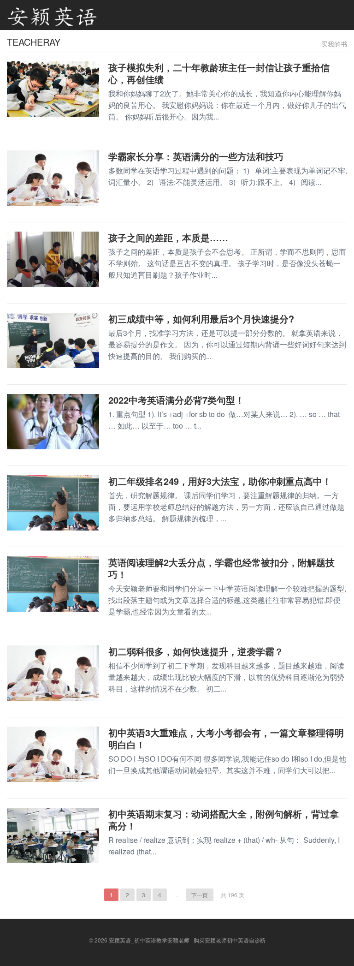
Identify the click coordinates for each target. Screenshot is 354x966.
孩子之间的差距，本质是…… (168, 237)
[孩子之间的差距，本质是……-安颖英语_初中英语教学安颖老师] (53, 258)
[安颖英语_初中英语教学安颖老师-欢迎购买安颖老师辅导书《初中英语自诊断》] (52, 15)
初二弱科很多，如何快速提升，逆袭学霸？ (195, 651)
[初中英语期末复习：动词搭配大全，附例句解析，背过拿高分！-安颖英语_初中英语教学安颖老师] (53, 834)
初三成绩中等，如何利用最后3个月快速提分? (201, 318)
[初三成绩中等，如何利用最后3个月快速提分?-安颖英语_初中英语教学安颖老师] (53, 339)
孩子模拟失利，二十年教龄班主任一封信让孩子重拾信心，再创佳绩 (219, 73)
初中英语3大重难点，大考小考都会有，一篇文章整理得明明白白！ (226, 738)
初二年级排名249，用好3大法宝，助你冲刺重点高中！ (219, 481)
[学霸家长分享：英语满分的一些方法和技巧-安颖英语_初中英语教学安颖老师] (53, 177)
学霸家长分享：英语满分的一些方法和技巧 (195, 156)
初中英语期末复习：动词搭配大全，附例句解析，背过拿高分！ (223, 819)
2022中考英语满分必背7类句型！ (176, 399)
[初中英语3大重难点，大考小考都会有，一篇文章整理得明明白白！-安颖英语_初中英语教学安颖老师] (53, 753)
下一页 (199, 895)
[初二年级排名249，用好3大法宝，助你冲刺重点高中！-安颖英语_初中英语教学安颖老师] (53, 502)
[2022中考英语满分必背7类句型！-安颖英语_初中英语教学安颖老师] (53, 420)
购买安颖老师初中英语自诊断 (230, 940)
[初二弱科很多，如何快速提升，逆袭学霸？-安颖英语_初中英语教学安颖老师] (53, 672)
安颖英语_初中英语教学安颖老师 (149, 940)
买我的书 (334, 43)
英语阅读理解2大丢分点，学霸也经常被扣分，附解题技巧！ (221, 568)
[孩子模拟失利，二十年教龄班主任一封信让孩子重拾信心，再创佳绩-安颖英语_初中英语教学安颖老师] (53, 88)
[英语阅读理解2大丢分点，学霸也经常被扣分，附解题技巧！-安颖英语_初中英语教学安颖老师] (53, 583)
